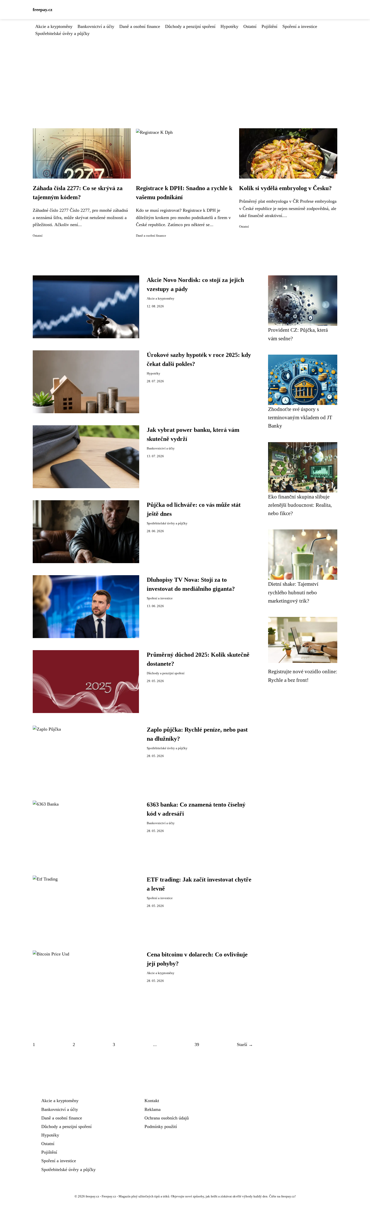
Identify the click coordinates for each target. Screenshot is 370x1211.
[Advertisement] (185, 74)
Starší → (245, 1044)
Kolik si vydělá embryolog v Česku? (285, 188)
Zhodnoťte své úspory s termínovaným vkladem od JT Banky (300, 417)
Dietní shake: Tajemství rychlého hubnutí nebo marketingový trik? (293, 592)
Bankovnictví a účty (96, 26)
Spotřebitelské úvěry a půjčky (62, 33)
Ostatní (249, 26)
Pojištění (269, 26)
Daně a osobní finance (139, 26)
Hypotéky (229, 26)
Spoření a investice (299, 26)
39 (197, 1044)
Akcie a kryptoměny (53, 26)
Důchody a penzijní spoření (190, 26)
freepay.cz (42, 9)
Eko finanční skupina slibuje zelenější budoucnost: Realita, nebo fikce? (300, 505)
